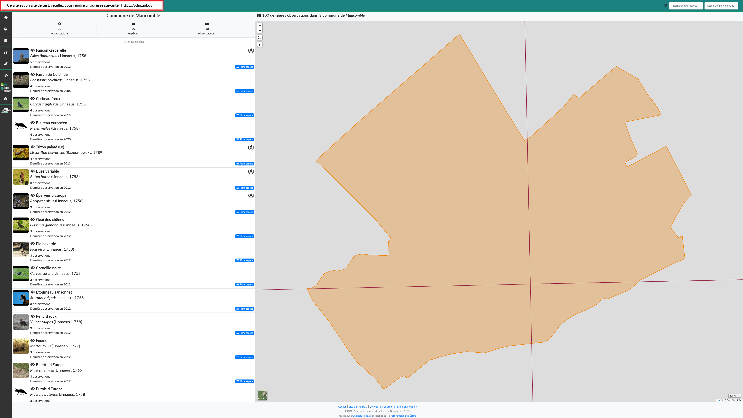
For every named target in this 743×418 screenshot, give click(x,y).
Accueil (342, 406)
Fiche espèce (246, 67)
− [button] (260, 30)
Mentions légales (407, 406)
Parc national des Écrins (403, 416)
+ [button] (260, 25)
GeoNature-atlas (361, 416)
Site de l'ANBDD (358, 406)
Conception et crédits (382, 406)
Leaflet (719, 400)
